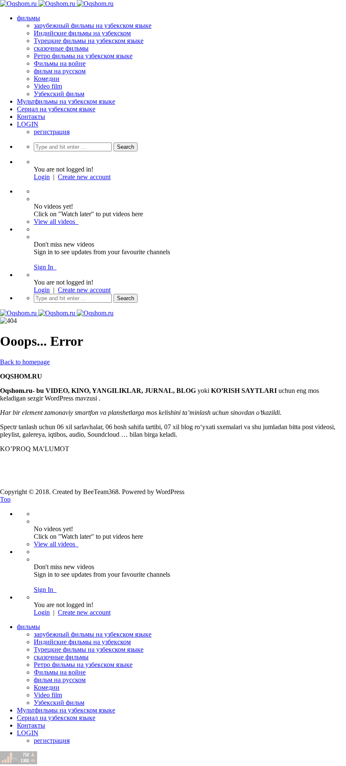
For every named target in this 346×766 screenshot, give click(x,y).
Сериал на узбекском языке (56, 109)
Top (5, 499)
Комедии (46, 78)
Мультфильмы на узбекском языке (66, 101)
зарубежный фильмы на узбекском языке (92, 25)
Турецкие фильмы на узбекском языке (88, 40)
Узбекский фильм (59, 93)
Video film (48, 86)
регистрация (52, 131)
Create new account (84, 176)
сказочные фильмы (61, 48)
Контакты (31, 116)
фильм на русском (60, 71)
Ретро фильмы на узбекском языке (83, 55)
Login (42, 176)
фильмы (28, 18)
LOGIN (27, 124)
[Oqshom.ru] (57, 3)
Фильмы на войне (60, 63)
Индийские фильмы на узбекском (82, 33)
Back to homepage (25, 362)
